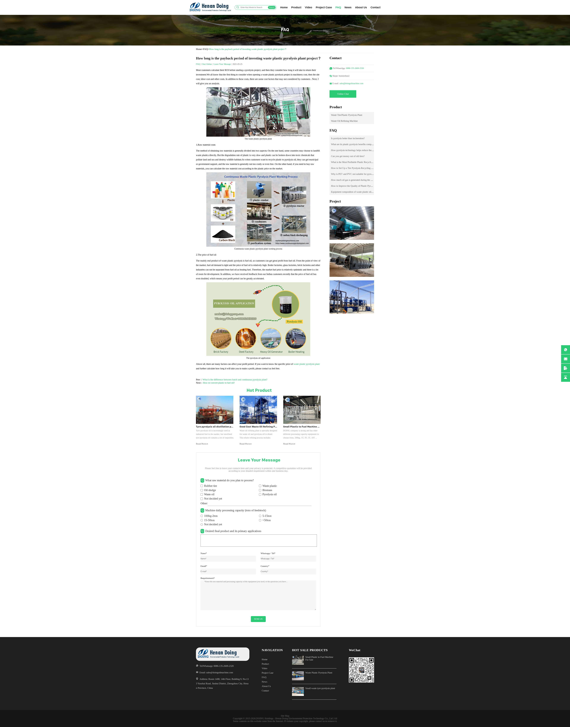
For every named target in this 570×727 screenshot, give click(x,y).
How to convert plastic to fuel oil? (219, 382)
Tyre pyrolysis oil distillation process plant (221, 426)
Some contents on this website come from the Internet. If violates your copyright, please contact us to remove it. (285, 721)
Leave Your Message (222, 64)
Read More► (202, 444)
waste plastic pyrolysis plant (306, 364)
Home (284, 7)
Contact (375, 7)
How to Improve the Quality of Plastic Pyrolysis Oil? (356, 186)
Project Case (324, 7)
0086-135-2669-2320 (355, 68)
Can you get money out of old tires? (348, 156)
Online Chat (343, 94)
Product (296, 7)
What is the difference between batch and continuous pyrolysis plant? (235, 379)
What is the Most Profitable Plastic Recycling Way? (355, 162)
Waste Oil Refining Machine (344, 121)
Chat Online (207, 64)
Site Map (285, 716)
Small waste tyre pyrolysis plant (320, 688)
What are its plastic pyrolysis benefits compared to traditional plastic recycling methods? (372, 144)
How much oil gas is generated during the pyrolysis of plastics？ (361, 180)
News (348, 7)
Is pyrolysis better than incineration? (348, 138)
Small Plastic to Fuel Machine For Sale (305, 426)
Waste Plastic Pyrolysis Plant (318, 672)
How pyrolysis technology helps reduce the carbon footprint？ (360, 150)
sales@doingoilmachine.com (351, 83)
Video (308, 7)
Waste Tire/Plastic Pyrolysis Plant (346, 115)
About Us (361, 7)
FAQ (338, 7)
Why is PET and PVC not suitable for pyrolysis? (354, 174)
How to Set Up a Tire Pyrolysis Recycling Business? (355, 168)
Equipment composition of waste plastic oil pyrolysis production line (363, 192)
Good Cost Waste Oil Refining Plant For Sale (264, 426)
